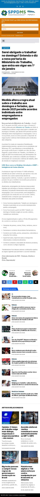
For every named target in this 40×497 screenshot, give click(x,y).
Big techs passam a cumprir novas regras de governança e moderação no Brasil (10, 472)
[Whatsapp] (23, 6)
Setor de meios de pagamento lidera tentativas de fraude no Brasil (25, 318)
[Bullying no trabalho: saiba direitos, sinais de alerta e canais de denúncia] (6, 383)
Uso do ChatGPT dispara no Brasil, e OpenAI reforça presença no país (24, 340)
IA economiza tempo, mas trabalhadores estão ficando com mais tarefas (24, 297)
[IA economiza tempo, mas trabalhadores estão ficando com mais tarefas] (6, 296)
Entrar (20, 32)
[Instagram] (20, 6)
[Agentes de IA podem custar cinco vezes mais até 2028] (6, 372)
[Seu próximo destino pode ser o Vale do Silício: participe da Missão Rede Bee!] (6, 394)
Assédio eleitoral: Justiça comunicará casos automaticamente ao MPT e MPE (29, 431)
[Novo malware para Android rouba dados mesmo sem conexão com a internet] (6, 350)
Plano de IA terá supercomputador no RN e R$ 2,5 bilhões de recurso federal (24, 330)
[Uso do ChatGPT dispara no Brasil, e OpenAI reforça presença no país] (6, 340)
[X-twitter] (17, 6)
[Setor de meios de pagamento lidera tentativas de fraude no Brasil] (6, 318)
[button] (3, 40)
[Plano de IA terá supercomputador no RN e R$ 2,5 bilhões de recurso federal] (6, 329)
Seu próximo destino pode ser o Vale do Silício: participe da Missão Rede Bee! (25, 395)
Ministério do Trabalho (23, 127)
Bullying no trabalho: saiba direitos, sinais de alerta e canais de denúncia (25, 383)
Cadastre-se (19, 35)
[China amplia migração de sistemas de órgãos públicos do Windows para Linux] (6, 361)
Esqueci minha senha (7, 35)
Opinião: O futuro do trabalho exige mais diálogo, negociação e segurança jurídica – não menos (10, 432)
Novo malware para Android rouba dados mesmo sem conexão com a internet (24, 352)
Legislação (6, 48)
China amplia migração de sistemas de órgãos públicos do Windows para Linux (25, 362)
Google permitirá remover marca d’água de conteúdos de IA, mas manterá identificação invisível (23, 308)
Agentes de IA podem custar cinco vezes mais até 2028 (24, 373)
